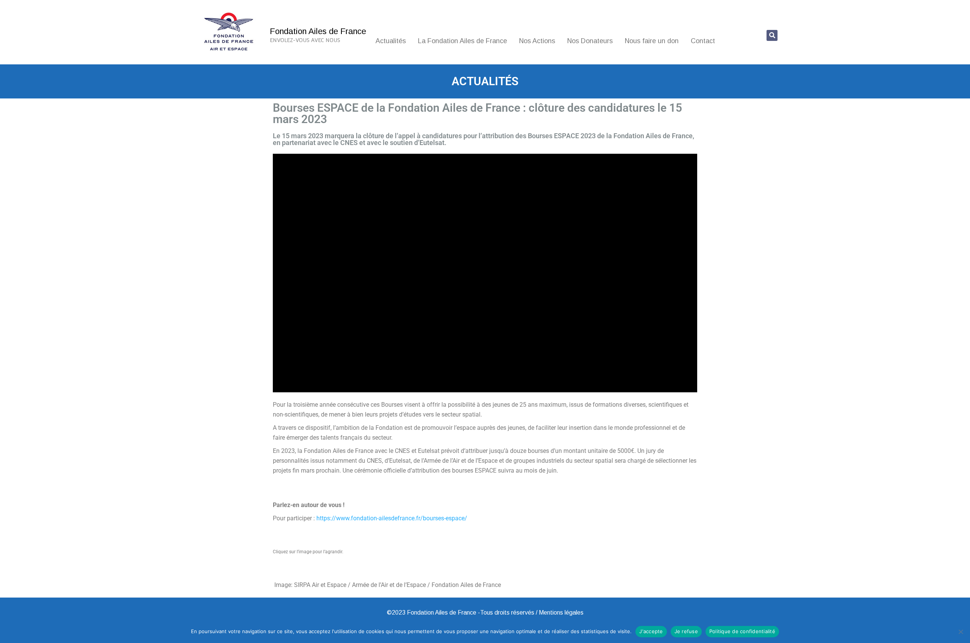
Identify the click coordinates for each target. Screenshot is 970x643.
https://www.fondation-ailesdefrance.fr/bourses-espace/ (391, 518)
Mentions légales (561, 612)
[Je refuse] (960, 631)
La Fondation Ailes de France (462, 41)
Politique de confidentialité (742, 631)
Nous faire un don (652, 41)
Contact (703, 41)
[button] (772, 35)
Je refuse (686, 631)
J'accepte (651, 631)
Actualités (390, 41)
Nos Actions (537, 41)
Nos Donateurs (590, 41)
